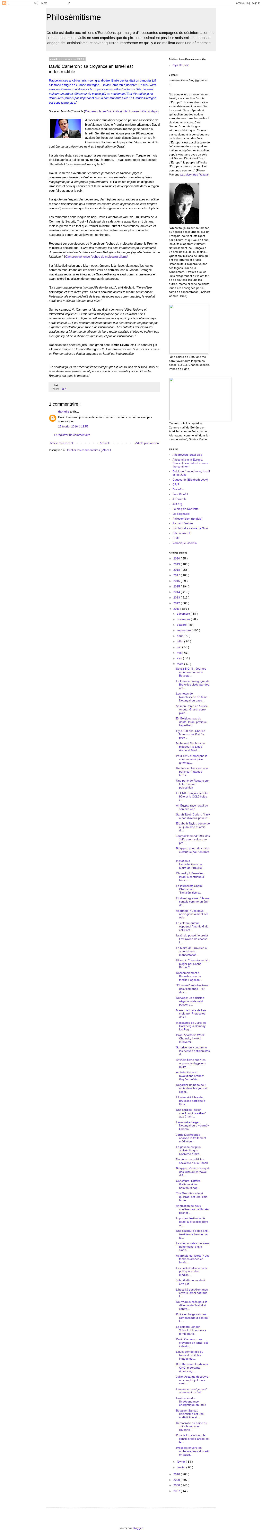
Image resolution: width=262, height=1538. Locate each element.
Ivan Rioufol (180, 494)
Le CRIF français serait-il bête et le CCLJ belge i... (192, 796)
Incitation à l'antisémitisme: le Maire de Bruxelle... (190, 864)
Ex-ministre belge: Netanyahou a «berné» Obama (192, 1126)
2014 (177, 592)
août (180, 636)
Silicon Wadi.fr (182, 533)
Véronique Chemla (185, 543)
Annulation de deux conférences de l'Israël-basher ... (192, 1209)
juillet (180, 641)
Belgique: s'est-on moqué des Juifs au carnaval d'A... (192, 1172)
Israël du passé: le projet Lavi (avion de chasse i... (192, 939)
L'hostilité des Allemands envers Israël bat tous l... (192, 1293)
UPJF (176, 538)
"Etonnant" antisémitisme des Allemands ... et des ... (192, 989)
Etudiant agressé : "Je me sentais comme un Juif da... (192, 902)
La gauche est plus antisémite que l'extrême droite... (189, 1150)
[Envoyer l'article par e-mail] (55, 385)
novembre (184, 619)
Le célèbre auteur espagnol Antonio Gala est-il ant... (192, 926)
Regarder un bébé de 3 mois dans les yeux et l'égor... (191, 1088)
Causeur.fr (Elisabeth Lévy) (190, 479)
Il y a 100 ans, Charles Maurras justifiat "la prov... (190, 734)
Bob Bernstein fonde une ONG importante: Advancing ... (192, 1367)
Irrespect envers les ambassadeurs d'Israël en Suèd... (192, 1451)
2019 (177, 564)
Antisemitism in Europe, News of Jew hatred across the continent (190, 463)
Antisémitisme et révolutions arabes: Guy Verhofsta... (190, 1076)
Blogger (138, 1528)
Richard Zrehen (183, 523)
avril (180, 658)
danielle (64, 411)
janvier (181, 1467)
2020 (177, 558)
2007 (177, 1491)
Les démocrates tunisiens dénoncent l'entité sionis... (192, 1247)
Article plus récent (61, 443)
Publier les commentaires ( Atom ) (89, 450)
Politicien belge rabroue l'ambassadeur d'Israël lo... (192, 1318)
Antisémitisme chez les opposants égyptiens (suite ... (191, 1063)
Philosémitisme (73, 17)
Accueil (104, 443)
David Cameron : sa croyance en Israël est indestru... (192, 1343)
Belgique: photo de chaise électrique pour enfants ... (193, 852)
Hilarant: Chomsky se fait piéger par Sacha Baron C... (192, 964)
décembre (184, 613)
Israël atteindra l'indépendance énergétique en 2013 (191, 1401)
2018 (177, 569)
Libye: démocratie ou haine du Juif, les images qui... (189, 1355)
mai (179, 652)
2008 (177, 1485)
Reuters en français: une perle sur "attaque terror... (192, 771)
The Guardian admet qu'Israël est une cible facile (191, 1197)
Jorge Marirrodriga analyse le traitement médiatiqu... (191, 1138)
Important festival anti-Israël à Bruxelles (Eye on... (192, 1222)
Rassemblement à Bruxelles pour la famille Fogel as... (189, 976)
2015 (177, 586)
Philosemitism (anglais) (187, 518)
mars (180, 664)
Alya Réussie (181, 65)
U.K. (64, 389)
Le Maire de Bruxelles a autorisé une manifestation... (191, 951)
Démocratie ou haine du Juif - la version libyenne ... (191, 1426)
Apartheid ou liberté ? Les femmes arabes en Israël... (192, 1259)
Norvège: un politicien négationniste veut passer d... (190, 1001)
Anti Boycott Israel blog (187, 454)
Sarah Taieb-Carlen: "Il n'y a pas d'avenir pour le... (193, 816)
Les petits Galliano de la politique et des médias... (191, 1271)
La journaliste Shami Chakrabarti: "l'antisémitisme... (189, 889)
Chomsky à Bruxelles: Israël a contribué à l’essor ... (190, 877)
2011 (176, 608)
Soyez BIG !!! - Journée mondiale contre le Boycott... (191, 672)
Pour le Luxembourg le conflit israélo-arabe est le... (192, 1439)
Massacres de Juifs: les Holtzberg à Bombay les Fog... (191, 1026)
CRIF (176, 484)
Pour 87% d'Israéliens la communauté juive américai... (191, 759)
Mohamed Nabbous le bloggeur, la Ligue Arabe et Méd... (190, 747)
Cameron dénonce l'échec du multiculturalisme (96, 256)
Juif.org (177, 504)
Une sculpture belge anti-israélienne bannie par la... (192, 1234)
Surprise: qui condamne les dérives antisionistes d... (193, 1051)
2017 (177, 575)
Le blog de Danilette (186, 508)
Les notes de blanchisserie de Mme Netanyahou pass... (192, 697)
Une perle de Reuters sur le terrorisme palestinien (192, 784)
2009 (177, 1479)
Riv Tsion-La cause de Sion (190, 528)
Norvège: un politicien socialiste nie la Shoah (192, 1161)
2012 (177, 603)
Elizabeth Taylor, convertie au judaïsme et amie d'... (193, 827)
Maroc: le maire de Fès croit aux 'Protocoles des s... (191, 1014)
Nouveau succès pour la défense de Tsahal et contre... (191, 1305)
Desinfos (178, 489)
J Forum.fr (179, 499)
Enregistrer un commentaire (72, 434)
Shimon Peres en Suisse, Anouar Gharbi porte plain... (192, 709)
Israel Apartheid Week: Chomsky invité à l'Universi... (190, 1038)
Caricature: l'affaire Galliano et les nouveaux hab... (188, 1184)
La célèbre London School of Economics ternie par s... (191, 1330)
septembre (184, 630)
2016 (177, 581)
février (181, 1461)
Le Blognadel (181, 513)
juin (179, 647)
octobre (182, 624)
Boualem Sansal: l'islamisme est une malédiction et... (190, 1414)
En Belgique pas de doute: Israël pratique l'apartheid (191, 722)
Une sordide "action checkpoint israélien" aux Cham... (191, 1113)
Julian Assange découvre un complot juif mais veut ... (192, 1380)
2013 (177, 597)
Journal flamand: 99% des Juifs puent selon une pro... (193, 839)
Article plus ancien (147, 443)
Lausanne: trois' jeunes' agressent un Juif (191, 1390)
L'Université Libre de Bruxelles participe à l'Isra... (190, 1101)
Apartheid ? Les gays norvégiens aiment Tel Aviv (192, 914)
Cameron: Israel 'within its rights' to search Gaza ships (121, 111)
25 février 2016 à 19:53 (73, 426)
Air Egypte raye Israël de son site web (192, 807)
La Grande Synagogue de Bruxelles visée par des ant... (193, 684)
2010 (177, 1474)
